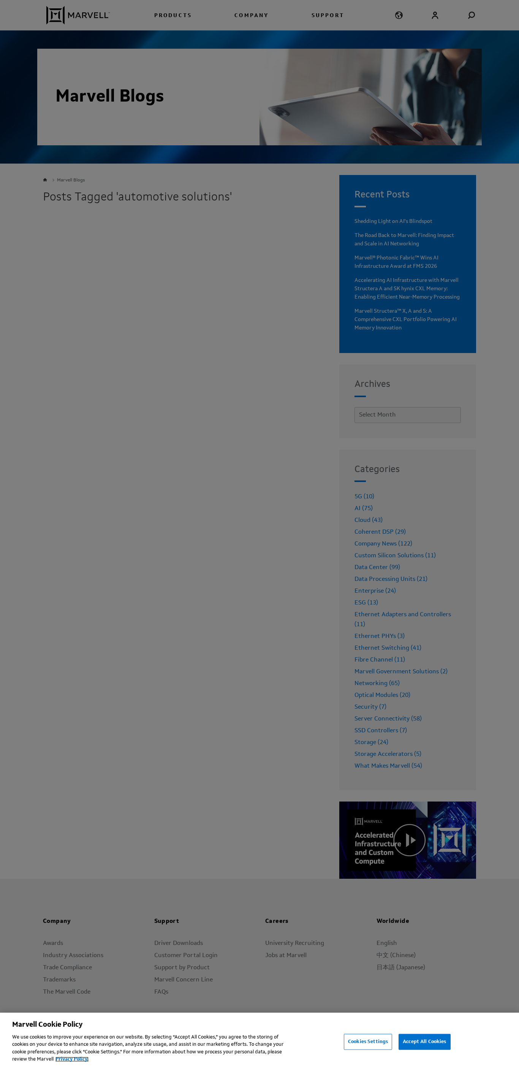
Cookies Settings (368, 1041)
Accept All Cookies (424, 1041)
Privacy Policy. (72, 1059)
